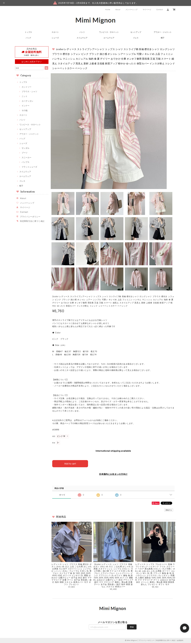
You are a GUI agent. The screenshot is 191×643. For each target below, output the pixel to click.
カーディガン (27, 101)
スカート (55, 32)
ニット (24, 96)
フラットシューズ (29, 167)
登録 (132, 627)
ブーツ (24, 152)
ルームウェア (109, 38)
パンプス (25, 162)
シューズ (55, 38)
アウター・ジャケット (163, 32)
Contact (159, 9)
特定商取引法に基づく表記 (32, 221)
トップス (28, 32)
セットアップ (135, 32)
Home (107, 9)
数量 (53, 443)
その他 (24, 110)
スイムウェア (82, 38)
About (117, 9)
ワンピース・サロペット (109, 32)
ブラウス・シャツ (29, 91)
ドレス (135, 38)
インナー (25, 105)
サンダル (25, 148)
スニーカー (26, 157)
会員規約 (180, 640)
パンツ (82, 32)
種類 (53, 436)
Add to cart (70, 463)
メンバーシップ (131, 9)
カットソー (26, 87)
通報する (168, 510)
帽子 (162, 38)
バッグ (28, 38)
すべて (62, 495)
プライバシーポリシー (30, 216)
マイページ (147, 9)
